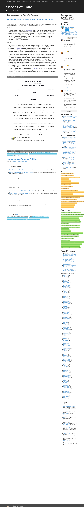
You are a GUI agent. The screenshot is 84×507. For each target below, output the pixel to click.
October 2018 (66, 391)
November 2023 (66, 316)
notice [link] (35, 68)
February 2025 (66, 297)
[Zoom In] (19, 76)
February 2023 (66, 327)
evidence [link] (18, 38)
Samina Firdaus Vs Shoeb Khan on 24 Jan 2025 (18, 193)
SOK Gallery (52, 1)
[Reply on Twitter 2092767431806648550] (65, 107)
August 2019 (66, 379)
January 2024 (66, 313)
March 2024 (65, 311)
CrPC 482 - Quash (73, 199)
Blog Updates (45, 1)
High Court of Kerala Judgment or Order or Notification (70, 236)
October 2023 (66, 317)
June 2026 (65, 277)
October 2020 (66, 361)
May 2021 (65, 353)
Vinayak (65, 435)
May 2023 (65, 323)
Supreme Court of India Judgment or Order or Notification (20, 152)
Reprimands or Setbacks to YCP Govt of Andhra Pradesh (71, 197)
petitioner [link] (19, 48)
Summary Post (65, 199)
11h (69, 90)
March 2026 (65, 281)
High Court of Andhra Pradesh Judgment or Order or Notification (72, 216)
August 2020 (66, 364)
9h (71, 40)
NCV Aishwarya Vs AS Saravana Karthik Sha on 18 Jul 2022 (21, 172)
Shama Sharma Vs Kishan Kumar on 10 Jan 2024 (30, 19)
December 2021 (66, 344)
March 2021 (65, 355)
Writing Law (65, 443)
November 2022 (66, 330)
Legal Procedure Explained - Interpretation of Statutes (70, 177)
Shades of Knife (11, 1)
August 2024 (66, 304)
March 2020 (65, 370)
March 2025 (65, 296)
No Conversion (67, 40)
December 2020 (66, 359)
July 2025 (65, 291)
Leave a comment (18, 155)
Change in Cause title (49, 152)
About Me (68, 1)
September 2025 (66, 288)
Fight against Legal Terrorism (69, 406)
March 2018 (65, 400)
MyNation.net (66, 417)
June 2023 (65, 322)
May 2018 (65, 397)
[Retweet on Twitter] (67, 37)
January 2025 (66, 298)
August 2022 (66, 334)
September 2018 (66, 392)
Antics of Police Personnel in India (70, 122)
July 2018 (65, 395)
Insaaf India (65, 413)
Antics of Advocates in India (69, 120)
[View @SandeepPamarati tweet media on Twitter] (74, 44)
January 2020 (66, 372)
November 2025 (66, 286)
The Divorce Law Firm (67, 269)
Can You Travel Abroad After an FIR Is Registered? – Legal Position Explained (69, 152)
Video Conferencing (10, 155)
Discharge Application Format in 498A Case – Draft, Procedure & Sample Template (69, 148)
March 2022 (65, 340)
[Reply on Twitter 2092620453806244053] (65, 84)
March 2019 (65, 385)
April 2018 (65, 398)
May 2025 (65, 293)
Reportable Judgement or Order (67, 173)
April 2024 (65, 309)
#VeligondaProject (68, 82)
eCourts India (66, 265)
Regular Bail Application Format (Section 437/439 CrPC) (69, 259)
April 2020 (65, 369)
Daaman (65, 405)
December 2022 (66, 329)
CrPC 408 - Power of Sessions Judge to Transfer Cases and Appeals (18, 219)
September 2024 (66, 303)
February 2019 (66, 386)
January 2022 (66, 343)
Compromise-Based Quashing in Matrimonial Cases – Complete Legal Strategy (70, 266)
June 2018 (65, 396)
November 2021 (66, 345)
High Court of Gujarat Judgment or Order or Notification (70, 245)
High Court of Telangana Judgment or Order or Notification (71, 247)
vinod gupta (65, 261)
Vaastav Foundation (67, 433)
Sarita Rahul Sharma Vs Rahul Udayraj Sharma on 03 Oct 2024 (21, 190)
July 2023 (65, 321)
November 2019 (66, 375)
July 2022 (65, 335)
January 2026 (66, 284)
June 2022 (65, 337)
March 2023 (65, 325)
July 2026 (65, 276)
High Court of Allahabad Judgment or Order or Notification (71, 227)
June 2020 (65, 366)
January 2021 (66, 358)
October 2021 (66, 346)
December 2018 (66, 388)
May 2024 (65, 308)
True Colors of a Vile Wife (26, 1)
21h (67, 67)
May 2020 (65, 367)
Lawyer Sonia (66, 258)
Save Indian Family (67, 421)
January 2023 (66, 328)
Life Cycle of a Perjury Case (69, 157)
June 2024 (65, 307)
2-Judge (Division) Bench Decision (39, 152)
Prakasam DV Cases (65, 240)
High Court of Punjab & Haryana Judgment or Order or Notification (72, 232)
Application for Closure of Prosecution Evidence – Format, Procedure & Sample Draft (69, 126)
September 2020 (66, 362)
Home (18, 1)
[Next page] (10, 76)
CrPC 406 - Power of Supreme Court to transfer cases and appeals (17, 217)
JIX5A (65, 90)
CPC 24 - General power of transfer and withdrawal (41, 216)
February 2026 (66, 282)
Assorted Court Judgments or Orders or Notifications (19, 216)
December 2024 (66, 300)
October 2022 (66, 332)
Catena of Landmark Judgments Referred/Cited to (70, 182)
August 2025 (66, 290)
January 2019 (66, 387)
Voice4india (65, 440)
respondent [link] (29, 30)
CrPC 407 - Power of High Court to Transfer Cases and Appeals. (39, 217)
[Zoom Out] (17, 76)
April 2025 (65, 295)
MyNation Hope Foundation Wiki (69, 416)
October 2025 (66, 287)
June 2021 (65, 351)
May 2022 (65, 338)
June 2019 (65, 381)
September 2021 (66, 348)
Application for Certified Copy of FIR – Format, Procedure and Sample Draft (69, 161)
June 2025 (65, 292)
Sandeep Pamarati (65, 188)
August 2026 (66, 275)
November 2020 (66, 360)
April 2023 (65, 324)
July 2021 (65, 350)
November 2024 (66, 301)
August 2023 (66, 319)
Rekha (65, 67)
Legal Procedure (65, 223)
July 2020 (65, 365)
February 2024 (66, 312)
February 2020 (66, 371)
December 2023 (66, 314)
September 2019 (66, 377)
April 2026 (65, 280)
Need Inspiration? (36, 1)
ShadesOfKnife (23, 21)
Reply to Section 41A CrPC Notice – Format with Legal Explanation (69, 263)
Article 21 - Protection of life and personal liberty (69, 190)
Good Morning (66, 411)
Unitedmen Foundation (67, 427)
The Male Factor (66, 424)
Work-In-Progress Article (66, 184)
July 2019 (65, 380)
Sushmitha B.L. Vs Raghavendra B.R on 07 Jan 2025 (19, 204)
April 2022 (65, 339)
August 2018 (66, 393)
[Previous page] (8, 76)
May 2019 (65, 382)
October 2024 (66, 302)
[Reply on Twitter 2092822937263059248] (65, 61)
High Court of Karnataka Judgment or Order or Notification (71, 221)
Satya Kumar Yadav (68, 52)
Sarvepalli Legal (66, 419)
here (17, 214)
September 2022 (66, 333)
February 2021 (66, 356)
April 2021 (65, 354)
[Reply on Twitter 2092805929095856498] (65, 47)
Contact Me (73, 1)
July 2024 (65, 306)
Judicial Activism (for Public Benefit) (67, 238)
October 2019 (66, 376)
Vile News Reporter (60, 1)
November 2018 (66, 390)
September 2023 (66, 318)
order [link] (28, 24)
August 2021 (65, 349)
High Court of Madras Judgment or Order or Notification (70, 225)
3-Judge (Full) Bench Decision (67, 186)
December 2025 (66, 285)
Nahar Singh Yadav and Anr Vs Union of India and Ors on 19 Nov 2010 (23, 169)
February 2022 (66, 342)
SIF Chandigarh (66, 423)
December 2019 (66, 374)
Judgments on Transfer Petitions (22, 159)
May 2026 (65, 279)
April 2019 (65, 383)
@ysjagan (66, 70)
